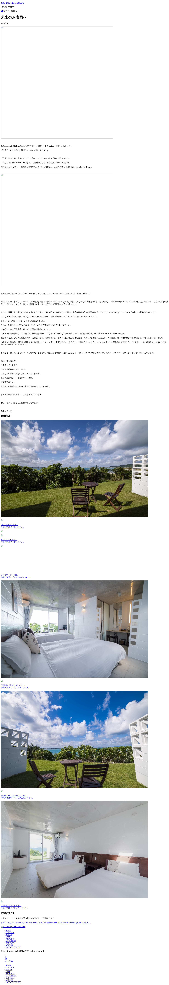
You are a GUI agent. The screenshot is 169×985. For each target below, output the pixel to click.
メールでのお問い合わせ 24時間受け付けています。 (61, 923)
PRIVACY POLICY (13, 947)
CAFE (8, 937)
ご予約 (10, 961)
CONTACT (10, 943)
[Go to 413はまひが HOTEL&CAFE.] (2, 11)
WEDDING (10, 939)
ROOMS (9, 935)
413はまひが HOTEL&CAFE (12, 3)
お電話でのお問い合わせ (16, 923)
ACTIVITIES (11, 941)
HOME (8, 931)
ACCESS (9, 945)
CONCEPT (10, 933)
